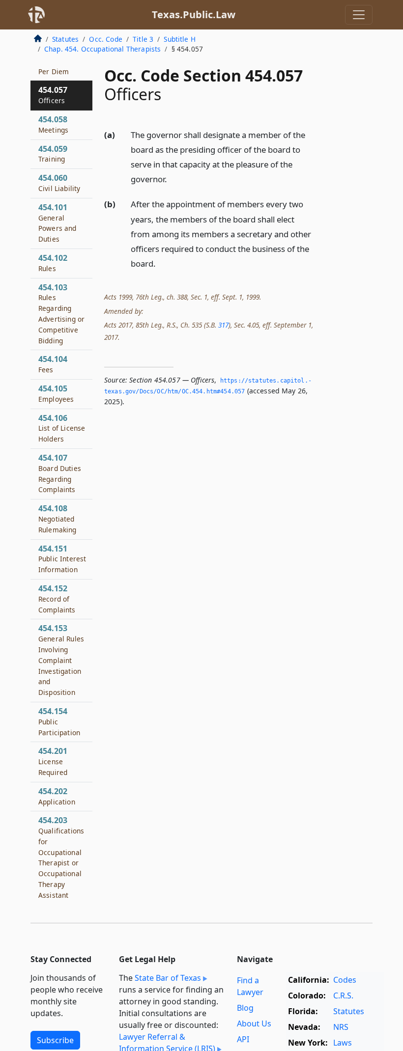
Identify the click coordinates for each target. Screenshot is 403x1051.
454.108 (57, 518)
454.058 (53, 124)
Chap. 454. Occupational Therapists (102, 49)
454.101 (57, 223)
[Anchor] (172, 178)
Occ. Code (105, 39)
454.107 (59, 473)
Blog (245, 1007)
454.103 (61, 313)
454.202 (56, 796)
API (243, 1039)
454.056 (53, 65)
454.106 (61, 428)
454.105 (56, 393)
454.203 (61, 862)
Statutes (65, 39)
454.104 (52, 364)
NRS (340, 1027)
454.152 (57, 598)
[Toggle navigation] (359, 15)
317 (223, 325)
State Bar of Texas (168, 977)
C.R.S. (343, 995)
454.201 (52, 761)
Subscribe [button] (55, 1040)
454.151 (62, 559)
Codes (344, 979)
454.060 (59, 182)
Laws (342, 1042)
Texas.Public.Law (193, 14)
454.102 (52, 262)
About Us (254, 1023)
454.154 (59, 721)
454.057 (52, 94)
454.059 (52, 153)
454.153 (61, 660)
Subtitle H (180, 39)
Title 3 (143, 39)
